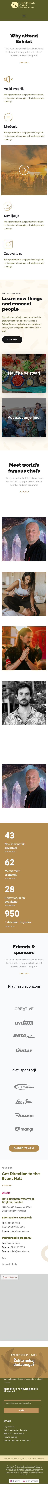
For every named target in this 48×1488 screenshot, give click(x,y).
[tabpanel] (24, 1225)
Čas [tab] (4, 1258)
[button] (24, 16)
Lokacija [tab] (6, 1193)
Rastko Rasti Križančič (24, 661)
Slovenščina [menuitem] (32, 1481)
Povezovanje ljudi (24, 417)
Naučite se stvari (24, 373)
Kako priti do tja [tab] (9, 1264)
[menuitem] (15, 1481)
